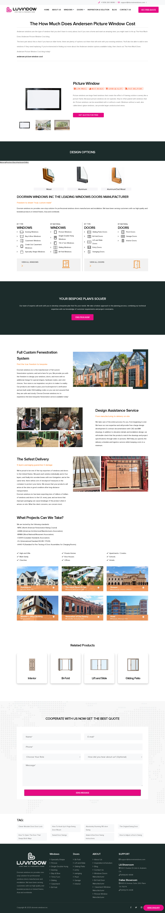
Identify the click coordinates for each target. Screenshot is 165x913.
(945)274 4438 (127, 890)
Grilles (26, 162)
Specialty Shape (58, 859)
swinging (78, 873)
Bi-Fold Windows (65, 252)
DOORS (80, 10)
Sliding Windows (65, 247)
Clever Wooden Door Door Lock (30, 826)
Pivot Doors (130, 232)
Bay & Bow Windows (33, 236)
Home (46, 10)
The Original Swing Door (129, 826)
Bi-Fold (32, 678)
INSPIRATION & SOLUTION (98, 10)
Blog (96, 866)
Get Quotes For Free (88, 115)
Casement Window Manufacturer (101, 889)
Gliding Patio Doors (99, 232)
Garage (78, 880)
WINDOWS (68, 10)
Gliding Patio (99, 678)
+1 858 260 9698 (108, 2)
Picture (54, 863)
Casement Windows (33, 241)
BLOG (114, 10)
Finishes (9, 162)
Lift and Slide (65, 678)
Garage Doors (131, 236)
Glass (14, 162)
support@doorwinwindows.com (133, 2)
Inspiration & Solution (103, 863)
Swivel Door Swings (59, 835)
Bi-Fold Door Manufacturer (99, 882)
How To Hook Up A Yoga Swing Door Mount (64, 828)
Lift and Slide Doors (97, 242)
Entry (133, 678)
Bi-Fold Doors (97, 236)
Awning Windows (31, 232)
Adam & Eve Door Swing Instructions (95, 836)
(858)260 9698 (127, 875)
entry (77, 870)
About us (56, 10)
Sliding (54, 880)
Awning (54, 870)
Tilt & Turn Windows (66, 243)
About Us (98, 859)
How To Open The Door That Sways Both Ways (30, 836)
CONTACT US (125, 10)
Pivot (77, 877)
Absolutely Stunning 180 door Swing (97, 828)
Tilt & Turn (55, 877)
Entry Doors (97, 247)
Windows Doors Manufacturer (100, 875)
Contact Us (99, 870)
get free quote (148, 10)
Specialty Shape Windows (35, 252)
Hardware (20, 162)
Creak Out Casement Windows (33, 246)
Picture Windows (65, 232)
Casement (55, 884)
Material (3, 162)
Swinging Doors (98, 252)
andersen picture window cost (30, 56)
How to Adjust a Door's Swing (131, 835)
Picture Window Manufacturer (100, 895)
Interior (78, 884)
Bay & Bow (55, 873)
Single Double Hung (59, 866)
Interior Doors (131, 241)
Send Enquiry (153, 908)
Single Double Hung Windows (66, 237)
